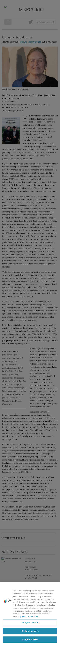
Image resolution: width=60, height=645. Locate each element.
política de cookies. (29, 616)
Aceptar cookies (30, 639)
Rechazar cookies (30, 631)
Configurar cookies (30, 622)
